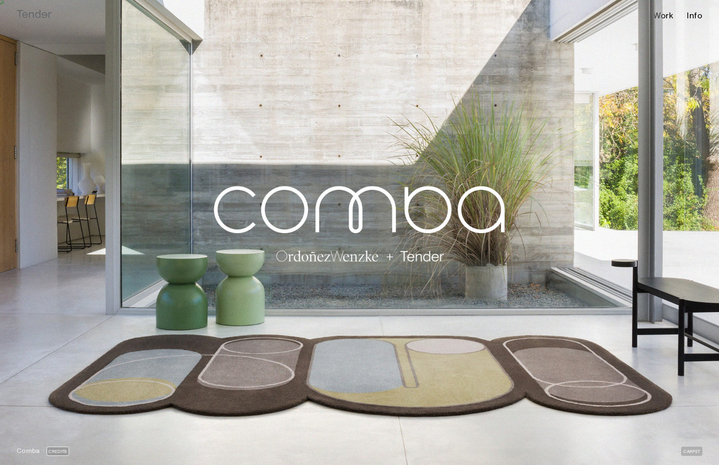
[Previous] (180, 232)
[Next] (539, 232)
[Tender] (34, 14)
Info (694, 16)
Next (524, 454)
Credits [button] (58, 452)
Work (663, 16)
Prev (194, 454)
